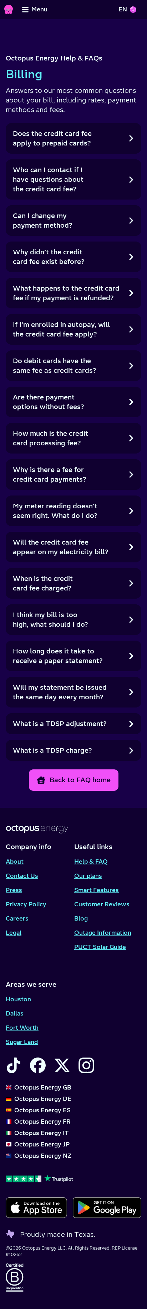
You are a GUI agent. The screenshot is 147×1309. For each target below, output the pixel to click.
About (15, 861)
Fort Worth (22, 1027)
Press (14, 890)
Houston (18, 999)
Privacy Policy (26, 904)
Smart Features (96, 890)
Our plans (88, 875)
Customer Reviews (102, 904)
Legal (13, 932)
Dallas (15, 1013)
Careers (17, 918)
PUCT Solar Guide (100, 946)
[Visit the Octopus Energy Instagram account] (86, 1065)
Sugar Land (22, 1041)
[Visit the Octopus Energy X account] (62, 1065)
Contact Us (22, 875)
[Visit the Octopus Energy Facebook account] (38, 1065)
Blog (81, 918)
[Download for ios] (36, 1207)
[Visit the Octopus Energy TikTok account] (13, 1065)
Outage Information (102, 932)
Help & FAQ (91, 861)
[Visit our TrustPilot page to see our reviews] (73, 1178)
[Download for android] (107, 1207)
